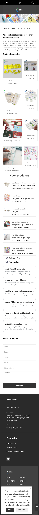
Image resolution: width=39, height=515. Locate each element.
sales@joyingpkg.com (14, 428)
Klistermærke (11, 443)
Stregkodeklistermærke (19, 209)
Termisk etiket (11, 448)
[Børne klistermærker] (7, 197)
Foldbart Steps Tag (26, 28)
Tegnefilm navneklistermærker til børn (23, 183)
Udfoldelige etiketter (18, 235)
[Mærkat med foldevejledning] (12, 69)
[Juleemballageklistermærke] (12, 128)
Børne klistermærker (18, 196)
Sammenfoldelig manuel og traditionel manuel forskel (19, 302)
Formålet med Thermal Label (15, 269)
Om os (22, 477)
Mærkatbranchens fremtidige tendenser (19, 313)
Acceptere (21, 510)
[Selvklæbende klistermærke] (30, 126)
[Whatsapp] (8, 459)
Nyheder (23, 481)
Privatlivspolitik (23, 505)
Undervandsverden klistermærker (22, 248)
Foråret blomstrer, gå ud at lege (16, 324)
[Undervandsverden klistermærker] (7, 250)
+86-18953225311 (12, 408)
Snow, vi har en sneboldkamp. (15, 280)
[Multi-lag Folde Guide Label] (30, 66)
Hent (8, 485)
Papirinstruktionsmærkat (15, 451)
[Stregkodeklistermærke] (7, 210)
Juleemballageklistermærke (12, 141)
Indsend (19, 385)
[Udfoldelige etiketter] (7, 237)
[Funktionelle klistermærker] (30, 96)
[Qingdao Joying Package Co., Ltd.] (19, 9)
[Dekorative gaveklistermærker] (30, 153)
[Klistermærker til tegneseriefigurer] (12, 99)
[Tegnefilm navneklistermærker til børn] (7, 184)
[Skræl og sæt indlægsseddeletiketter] (12, 156)
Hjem (8, 477)
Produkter (13, 28)
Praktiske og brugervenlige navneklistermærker (19, 291)
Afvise (10, 510)
